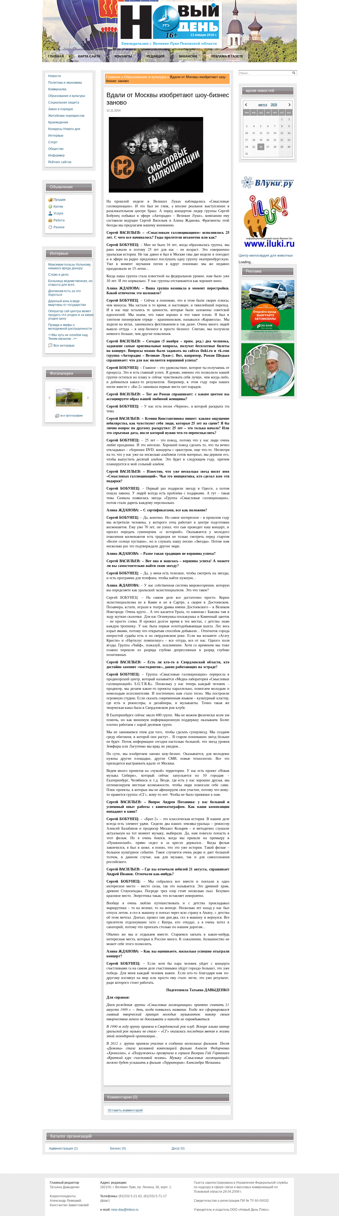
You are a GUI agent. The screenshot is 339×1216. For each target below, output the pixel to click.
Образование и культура (66, 96)
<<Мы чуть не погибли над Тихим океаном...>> (68, 337)
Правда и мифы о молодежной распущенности (70, 326)
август (262, 104)
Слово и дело (58, 274)
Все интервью (63, 345)
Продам (59, 200)
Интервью (55, 135)
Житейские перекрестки (66, 116)
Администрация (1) (63, 1148)
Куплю (58, 206)
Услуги (58, 213)
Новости (54, 76)
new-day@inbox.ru (125, 1209)
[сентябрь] (290, 104)
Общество (56, 149)
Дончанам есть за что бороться (64, 293)
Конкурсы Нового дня (64, 129)
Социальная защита (63, 102)
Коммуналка (57, 89)
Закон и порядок (60, 109)
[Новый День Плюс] (170, 48)
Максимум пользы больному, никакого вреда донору (69, 266)
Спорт (53, 142)
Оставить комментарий (125, 1110)
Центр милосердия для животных (266, 255)
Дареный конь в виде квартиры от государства (67, 303)
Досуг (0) (178, 1148)
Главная (113, 77)
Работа (59, 220)
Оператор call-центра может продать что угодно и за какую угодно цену (70, 314)
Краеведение (58, 122)
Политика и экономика (65, 82)
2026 (274, 104)
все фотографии (71, 415)
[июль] (246, 104)
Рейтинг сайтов (59, 162)
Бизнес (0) (118, 1148)
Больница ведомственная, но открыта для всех (70, 283)
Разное (59, 227)
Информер (56, 155)
